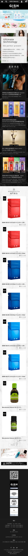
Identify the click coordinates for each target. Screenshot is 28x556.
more (4, 60)
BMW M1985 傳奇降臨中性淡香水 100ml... (14, 284)
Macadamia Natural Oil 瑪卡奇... (12, 407)
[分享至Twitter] (17, 548)
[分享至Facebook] (11, 548)
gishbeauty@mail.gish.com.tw (14, 536)
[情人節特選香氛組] (14, 453)
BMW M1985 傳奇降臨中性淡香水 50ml (13, 315)
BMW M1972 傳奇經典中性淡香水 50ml (13, 376)
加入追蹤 (23, 224)
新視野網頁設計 (16, 552)
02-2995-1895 (17, 523)
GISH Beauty (14, 6)
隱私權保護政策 (13, 553)
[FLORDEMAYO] (14, 16)
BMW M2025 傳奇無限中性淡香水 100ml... (14, 222)
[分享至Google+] (14, 548)
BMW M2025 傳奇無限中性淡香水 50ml (13, 253)
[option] (14, 16)
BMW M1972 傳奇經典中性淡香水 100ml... (14, 345)
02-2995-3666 (15, 525)
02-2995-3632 (14, 531)
